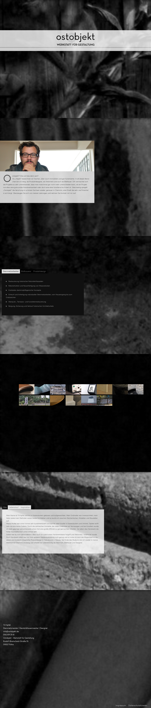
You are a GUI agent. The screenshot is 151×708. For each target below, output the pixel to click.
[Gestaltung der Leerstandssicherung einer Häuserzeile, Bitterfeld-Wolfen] (89, 405)
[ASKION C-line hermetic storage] (89, 393)
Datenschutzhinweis (137, 705)
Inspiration (25, 507)
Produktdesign (39, 271)
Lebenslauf (13, 507)
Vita (5, 507)
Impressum (121, 705)
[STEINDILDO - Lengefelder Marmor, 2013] (42, 393)
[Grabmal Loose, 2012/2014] (58, 393)
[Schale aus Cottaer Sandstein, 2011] (58, 405)
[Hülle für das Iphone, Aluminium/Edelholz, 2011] (26, 393)
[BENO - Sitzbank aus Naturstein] (104, 393)
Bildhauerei (26, 271)
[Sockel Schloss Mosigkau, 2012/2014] (73, 405)
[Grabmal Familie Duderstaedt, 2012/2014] (42, 405)
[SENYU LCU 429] (73, 393)
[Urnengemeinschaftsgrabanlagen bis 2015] (26, 405)
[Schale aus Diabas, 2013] (120, 394)
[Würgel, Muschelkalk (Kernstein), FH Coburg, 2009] (135, 393)
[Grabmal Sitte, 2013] (104, 405)
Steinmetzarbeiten (11, 271)
